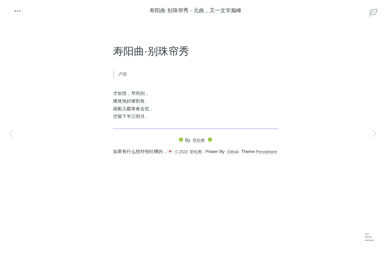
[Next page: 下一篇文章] (374, 133)
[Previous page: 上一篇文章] (12, 133)
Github (233, 151)
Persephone (266, 151)
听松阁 (199, 140)
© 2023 (181, 151)
